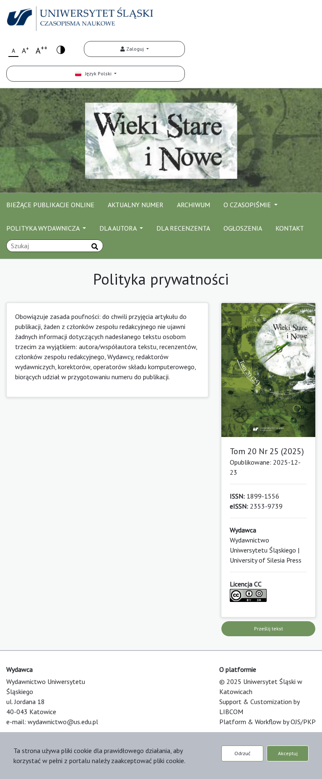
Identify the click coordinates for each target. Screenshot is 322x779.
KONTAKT (289, 228)
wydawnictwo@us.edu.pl (63, 721)
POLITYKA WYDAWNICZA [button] (43, 228)
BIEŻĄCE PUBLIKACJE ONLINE (50, 205)
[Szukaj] (94, 246)
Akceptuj (288, 753)
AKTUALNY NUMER (136, 205)
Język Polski (97, 73)
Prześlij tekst (268, 628)
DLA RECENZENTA (183, 228)
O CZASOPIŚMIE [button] (248, 205)
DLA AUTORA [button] (118, 228)
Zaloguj (135, 49)
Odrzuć (242, 753)
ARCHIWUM (193, 205)
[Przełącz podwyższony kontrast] (61, 49)
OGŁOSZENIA (242, 228)
